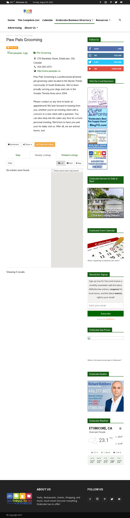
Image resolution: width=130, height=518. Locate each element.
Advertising (15, 27)
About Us (30, 27)
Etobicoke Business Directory (73, 20)
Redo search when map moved (66, 171)
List (61, 163)
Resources (102, 20)
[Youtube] (121, 2)
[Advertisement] (86, 11)
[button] (120, 20)
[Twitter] (116, 2)
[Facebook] (100, 2)
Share (28, 144)
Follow (117, 55)
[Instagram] (105, 2)
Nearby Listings (43, 155)
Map (18, 155)
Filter (10, 163)
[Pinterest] (110, 2)
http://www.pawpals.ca (48, 71)
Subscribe (116, 68)
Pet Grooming (43, 52)
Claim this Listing (45, 144)
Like (119, 48)
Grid (70, 163)
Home (11, 20)
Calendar (47, 20)
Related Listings (70, 155)
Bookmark (14, 144)
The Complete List (28, 20)
